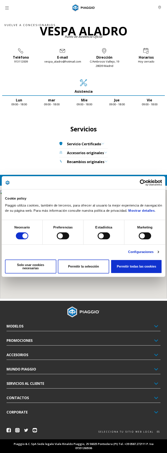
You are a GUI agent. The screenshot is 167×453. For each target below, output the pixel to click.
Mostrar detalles (141, 210)
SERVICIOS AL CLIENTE (25, 383)
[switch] (63, 235)
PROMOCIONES (20, 340)
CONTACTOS (18, 398)
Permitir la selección (83, 266)
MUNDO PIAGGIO (21, 369)
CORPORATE (17, 412)
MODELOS (15, 326)
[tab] (83, 86)
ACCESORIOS (17, 355)
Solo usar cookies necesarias (30, 266)
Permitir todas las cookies (136, 266)
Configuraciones (141, 252)
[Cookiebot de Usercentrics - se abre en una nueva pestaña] (143, 182)
